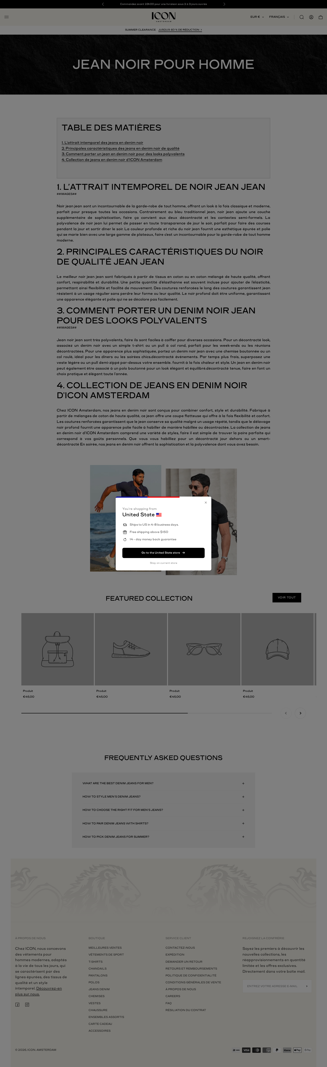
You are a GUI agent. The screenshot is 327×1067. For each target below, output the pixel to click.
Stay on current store (163, 563)
